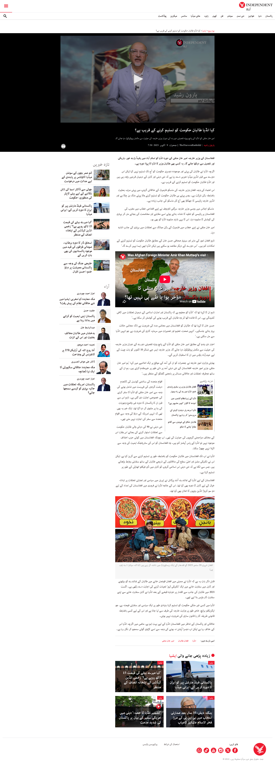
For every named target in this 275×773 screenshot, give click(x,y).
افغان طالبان (183, 640)
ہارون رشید (209, 145)
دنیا (259, 16)
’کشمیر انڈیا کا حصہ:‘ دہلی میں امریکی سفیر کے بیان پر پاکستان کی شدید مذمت (140, 717)
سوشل (230, 16)
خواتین (251, 16)
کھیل (214, 16)
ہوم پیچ (211, 31)
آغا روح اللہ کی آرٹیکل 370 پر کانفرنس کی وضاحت (78, 352)
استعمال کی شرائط (172, 744)
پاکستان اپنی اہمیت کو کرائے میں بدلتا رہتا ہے (79, 318)
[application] (137, 79)
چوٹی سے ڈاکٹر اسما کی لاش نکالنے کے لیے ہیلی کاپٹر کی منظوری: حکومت (76, 193)
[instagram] (220, 750)
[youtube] (213, 750)
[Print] (63, 146)
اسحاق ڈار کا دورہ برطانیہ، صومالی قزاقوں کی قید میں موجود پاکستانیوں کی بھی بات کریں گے (77, 249)
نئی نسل (240, 16)
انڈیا (194, 640)
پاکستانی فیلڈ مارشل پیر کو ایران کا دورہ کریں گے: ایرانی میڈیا (191, 685)
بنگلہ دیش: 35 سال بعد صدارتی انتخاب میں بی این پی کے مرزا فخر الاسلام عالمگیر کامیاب (191, 717)
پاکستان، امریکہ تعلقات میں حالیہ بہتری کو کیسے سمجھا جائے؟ (79, 388)
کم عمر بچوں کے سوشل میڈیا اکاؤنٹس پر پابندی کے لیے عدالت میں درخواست (77, 177)
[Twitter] (228, 750)
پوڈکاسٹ (162, 16)
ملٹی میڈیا (195, 16)
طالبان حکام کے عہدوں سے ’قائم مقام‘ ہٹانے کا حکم (182, 424)
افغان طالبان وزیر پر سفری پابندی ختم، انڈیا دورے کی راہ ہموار (181, 389)
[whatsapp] (199, 750)
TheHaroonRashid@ (190, 145)
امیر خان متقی (168, 640)
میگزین (173, 16)
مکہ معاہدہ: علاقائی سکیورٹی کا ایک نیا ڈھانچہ (77, 369)
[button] (137, 79)
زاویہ (206, 16)
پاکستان (268, 16)
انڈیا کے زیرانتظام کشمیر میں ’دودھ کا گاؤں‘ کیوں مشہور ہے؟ (182, 401)
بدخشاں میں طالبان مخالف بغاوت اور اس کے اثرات (80, 335)
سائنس (184, 16)
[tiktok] (206, 750)
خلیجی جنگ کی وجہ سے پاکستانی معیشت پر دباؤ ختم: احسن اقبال (77, 267)
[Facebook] (235, 750)
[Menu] (6, 6)
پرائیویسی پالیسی (150, 744)
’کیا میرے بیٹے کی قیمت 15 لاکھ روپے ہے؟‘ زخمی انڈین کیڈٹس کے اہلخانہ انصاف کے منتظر (142, 680)
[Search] (5, 16)
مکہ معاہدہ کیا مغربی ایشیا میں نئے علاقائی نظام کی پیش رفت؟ (77, 301)
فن (222, 16)
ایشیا (204, 31)
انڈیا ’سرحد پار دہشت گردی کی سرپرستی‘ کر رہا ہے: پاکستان (183, 413)
